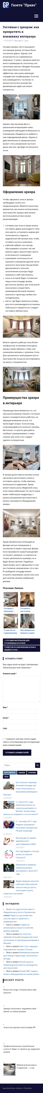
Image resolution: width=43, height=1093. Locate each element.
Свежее (22, 773)
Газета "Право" (24, 5)
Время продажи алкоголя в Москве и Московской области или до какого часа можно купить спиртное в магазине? (21, 887)
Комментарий (10, 673)
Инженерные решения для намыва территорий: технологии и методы (21, 955)
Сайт (5, 728)
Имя (5, 707)
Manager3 (18, 41)
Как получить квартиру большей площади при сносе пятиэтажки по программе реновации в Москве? (20, 788)
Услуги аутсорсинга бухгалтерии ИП (19, 1027)
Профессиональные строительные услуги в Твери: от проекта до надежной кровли (21, 1049)
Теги (6, 777)
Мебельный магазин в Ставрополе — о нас (27, 1066)
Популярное (9, 773)
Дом (26, 41)
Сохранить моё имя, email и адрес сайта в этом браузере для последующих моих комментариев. (21, 742)
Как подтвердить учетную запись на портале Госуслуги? (27, 854)
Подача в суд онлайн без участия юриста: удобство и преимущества (17, 918)
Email (6, 718)
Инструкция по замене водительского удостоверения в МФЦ (26, 841)
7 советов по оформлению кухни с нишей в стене (20, 648)
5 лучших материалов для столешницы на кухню (16, 641)
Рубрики (32, 773)
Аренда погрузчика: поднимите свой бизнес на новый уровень (19, 1010)
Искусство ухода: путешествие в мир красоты (19, 991)
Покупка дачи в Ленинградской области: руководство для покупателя (20, 965)
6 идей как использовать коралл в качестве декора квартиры (18, 928)
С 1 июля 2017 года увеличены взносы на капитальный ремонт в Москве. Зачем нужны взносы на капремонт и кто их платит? (20, 808)
